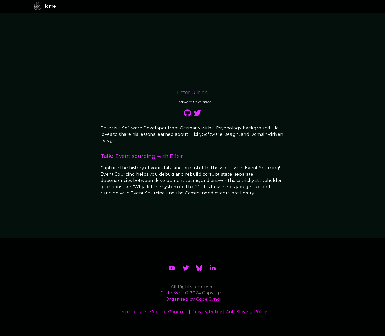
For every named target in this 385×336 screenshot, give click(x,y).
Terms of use (132, 311)
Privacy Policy (206, 311)
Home (49, 6)
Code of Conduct (169, 311)
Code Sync (207, 299)
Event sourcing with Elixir (149, 156)
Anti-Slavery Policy (246, 311)
